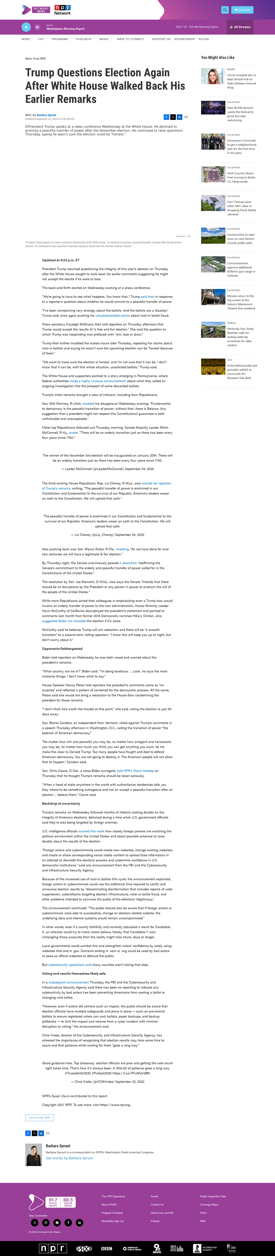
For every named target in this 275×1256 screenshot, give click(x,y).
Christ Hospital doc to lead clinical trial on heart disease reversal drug (241, 81)
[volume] (37, 27)
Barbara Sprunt (46, 115)
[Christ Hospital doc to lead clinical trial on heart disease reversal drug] (213, 76)
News (26, 39)
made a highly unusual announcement (98, 380)
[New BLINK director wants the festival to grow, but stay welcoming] (213, 107)
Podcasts (83, 39)
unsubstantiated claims (113, 315)
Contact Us (157, 1204)
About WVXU (109, 1204)
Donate (244, 10)
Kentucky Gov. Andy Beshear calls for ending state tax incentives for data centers (240, 336)
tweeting (122, 549)
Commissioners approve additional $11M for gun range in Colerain (241, 269)
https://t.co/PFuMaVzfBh (131, 1073)
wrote (73, 432)
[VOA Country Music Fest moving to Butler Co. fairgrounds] (213, 174)
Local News (233, 102)
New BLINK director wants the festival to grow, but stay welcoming (240, 113)
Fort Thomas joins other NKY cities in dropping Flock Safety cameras (241, 208)
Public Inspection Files (213, 1196)
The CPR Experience (113, 1196)
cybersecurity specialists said (69, 964)
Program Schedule (112, 1212)
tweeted (88, 403)
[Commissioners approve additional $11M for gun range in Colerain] (213, 264)
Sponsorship (184, 39)
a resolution (128, 562)
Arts (229, 359)
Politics (231, 323)
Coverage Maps (209, 1204)
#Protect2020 (101, 1073)
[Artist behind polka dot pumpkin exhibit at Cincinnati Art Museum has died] (213, 367)
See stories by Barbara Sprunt (69, 1158)
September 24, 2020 (139, 468)
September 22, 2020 (129, 1081)
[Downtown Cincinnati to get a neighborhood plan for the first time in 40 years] (213, 142)
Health (231, 69)
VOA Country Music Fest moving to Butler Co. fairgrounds (241, 177)
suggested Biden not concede (64, 620)
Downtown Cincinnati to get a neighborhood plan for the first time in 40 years (241, 146)
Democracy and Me (162, 1212)
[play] (26, 27)
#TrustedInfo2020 (78, 1073)
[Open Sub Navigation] (32, 38)
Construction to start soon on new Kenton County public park (241, 238)
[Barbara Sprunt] (33, 1155)
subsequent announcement (69, 982)
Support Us (161, 39)
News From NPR (35, 58)
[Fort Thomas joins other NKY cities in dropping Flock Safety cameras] (213, 203)
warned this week (91, 831)
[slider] (43, 27)
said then (148, 296)
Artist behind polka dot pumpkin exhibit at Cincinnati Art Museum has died (242, 371)
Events (154, 1196)
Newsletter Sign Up (113, 1221)
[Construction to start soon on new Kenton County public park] (213, 236)
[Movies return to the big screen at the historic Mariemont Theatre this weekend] (213, 297)
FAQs (203, 1212)
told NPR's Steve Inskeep (135, 770)
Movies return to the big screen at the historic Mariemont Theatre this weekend (241, 302)
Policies (155, 1221)
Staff (202, 1221)
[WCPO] (157, 1248)
